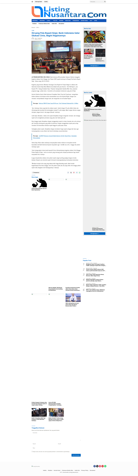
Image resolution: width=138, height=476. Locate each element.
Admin (36, 38)
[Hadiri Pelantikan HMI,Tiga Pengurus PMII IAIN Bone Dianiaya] (39, 412)
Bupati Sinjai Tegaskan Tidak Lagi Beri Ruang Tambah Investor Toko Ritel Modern (96, 285)
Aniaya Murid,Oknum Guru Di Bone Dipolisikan (39, 189)
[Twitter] (97, 466)
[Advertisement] (94, 79)
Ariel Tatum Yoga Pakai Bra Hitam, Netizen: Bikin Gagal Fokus (95, 275)
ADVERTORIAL (84, 20)
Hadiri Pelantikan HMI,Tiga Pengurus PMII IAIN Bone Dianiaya (38, 419)
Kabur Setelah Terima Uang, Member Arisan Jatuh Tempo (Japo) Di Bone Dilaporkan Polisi (56, 419)
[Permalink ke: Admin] (33, 38)
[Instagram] (100, 466)
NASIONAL (35, 20)
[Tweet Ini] (71, 172)
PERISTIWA (68, 20)
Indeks (46, 1)
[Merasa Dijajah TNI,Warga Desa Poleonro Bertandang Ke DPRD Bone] (56, 232)
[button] (104, 1)
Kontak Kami (57, 470)
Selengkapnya (94, 65)
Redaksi (34, 23)
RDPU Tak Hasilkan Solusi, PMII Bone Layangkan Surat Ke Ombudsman (95, 290)
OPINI (95, 20)
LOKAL (48, 20)
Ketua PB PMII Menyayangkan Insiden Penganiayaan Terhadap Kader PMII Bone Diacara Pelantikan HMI (55, 404)
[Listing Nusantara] (69, 12)
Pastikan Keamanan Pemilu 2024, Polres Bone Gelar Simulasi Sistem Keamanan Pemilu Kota (73, 289)
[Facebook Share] (68, 172)
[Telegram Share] (77, 172)
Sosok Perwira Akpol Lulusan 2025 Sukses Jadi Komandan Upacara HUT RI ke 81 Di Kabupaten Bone (96, 270)
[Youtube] (102, 466)
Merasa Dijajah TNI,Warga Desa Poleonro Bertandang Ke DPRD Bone (56, 289)
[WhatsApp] (105, 466)
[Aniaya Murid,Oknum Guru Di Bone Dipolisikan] (39, 183)
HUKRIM (61, 20)
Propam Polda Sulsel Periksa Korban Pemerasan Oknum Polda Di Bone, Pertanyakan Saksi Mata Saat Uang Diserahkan (93, 45)
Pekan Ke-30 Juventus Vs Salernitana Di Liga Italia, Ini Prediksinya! (100, 59)
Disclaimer (61, 23)
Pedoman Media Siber (44, 23)
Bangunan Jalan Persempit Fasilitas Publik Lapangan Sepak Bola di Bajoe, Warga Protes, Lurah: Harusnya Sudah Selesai (96, 265)
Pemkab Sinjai (39, 38)
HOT (91, 20)
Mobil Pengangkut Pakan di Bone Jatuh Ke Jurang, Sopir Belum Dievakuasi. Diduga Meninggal (94, 280)
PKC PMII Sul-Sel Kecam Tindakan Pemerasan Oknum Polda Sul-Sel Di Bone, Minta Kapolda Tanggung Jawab (88, 57)
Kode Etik (54, 23)
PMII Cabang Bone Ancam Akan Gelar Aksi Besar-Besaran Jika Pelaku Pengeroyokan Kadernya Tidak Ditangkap (72, 305)
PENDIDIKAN (76, 20)
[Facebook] (94, 466)
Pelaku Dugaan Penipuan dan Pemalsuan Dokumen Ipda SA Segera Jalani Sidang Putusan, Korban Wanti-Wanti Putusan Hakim (39, 404)
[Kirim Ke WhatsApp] (80, 172)
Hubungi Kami (38, 1)
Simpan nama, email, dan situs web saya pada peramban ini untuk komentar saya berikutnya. (51, 451)
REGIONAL (42, 20)
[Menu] (33, 1)
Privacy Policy (84, 470)
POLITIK (55, 20)
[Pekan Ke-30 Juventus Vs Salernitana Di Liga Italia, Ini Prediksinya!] (100, 53)
